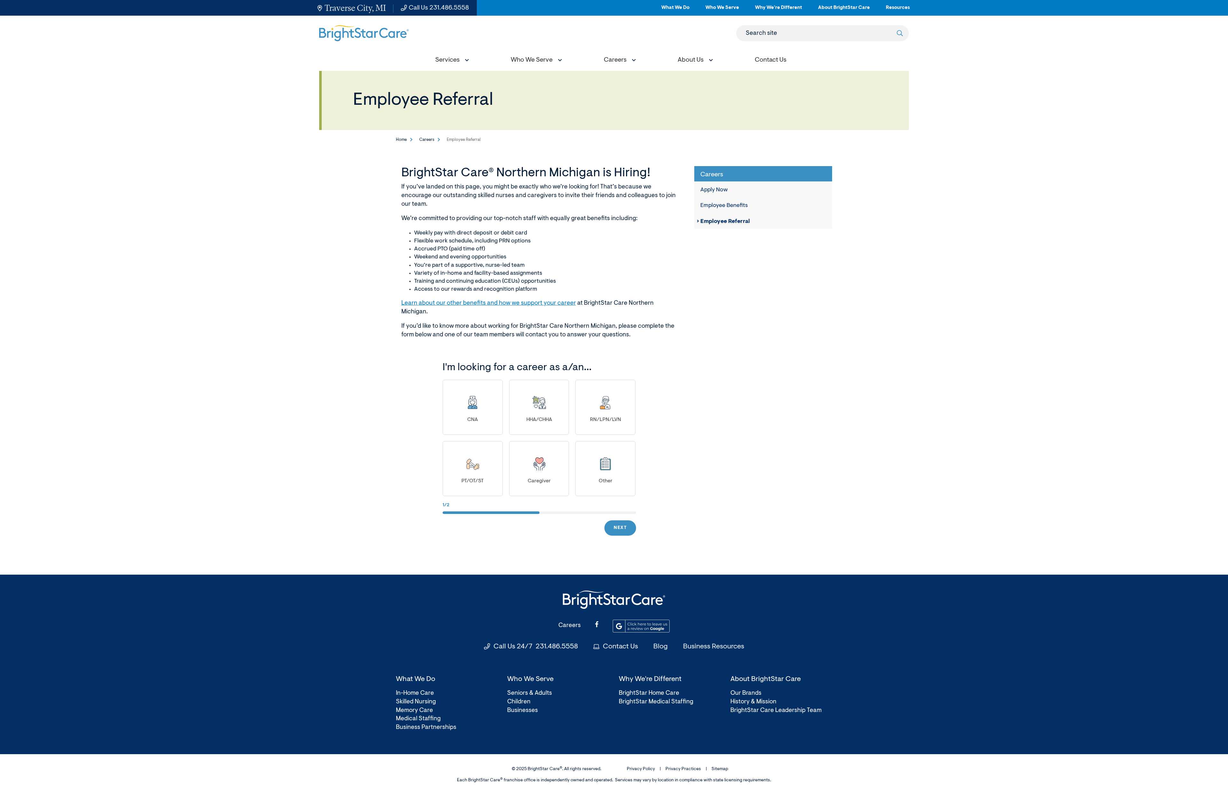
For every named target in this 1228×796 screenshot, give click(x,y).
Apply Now (714, 190)
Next (620, 528)
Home (401, 140)
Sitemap (720, 769)
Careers (426, 140)
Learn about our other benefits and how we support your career (488, 303)
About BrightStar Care (844, 10)
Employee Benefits (724, 206)
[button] (450, 61)
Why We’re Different (778, 10)
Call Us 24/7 (535, 646)
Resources (898, 10)
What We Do (675, 10)
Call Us (439, 8)
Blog (660, 646)
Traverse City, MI (355, 8)
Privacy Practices (683, 769)
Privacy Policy (641, 769)
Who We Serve (722, 10)
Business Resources (713, 646)
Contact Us (620, 646)
